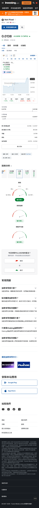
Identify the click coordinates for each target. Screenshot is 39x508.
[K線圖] (4, 55)
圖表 (9, 45)
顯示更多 (19, 146)
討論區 (23, 45)
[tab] (11, 173)
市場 (15, 50)
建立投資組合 (6, 428)
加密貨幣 (5, 8)
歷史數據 (9, 50)
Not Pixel (28, 154)
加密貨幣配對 (28, 8)
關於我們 (24, 420)
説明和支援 (24, 428)
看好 (21, 270)
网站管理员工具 (7, 433)
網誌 (3, 420)
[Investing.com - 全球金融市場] (12, 3)
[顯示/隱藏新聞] (14, 55)
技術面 (15, 45)
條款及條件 (5, 483)
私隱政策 (4, 490)
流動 (3, 424)
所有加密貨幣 (16, 8)
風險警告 (4, 496)
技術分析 (6, 165)
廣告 (22, 424)
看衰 (21, 261)
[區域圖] (7, 55)
